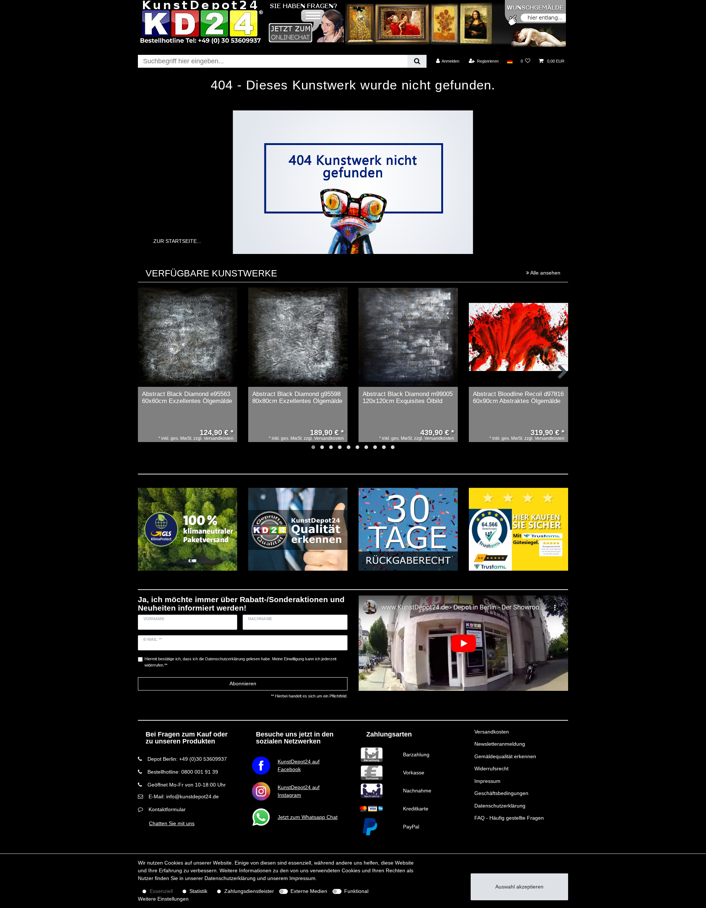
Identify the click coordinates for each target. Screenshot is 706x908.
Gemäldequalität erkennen (505, 756)
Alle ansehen (544, 273)
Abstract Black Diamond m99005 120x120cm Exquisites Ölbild (408, 397)
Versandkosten (491, 732)
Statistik (198, 891)
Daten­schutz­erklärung (230, 878)
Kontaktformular (167, 809)
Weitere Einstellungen (163, 899)
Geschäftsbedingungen (501, 793)
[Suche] (416, 61)
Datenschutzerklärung (499, 806)
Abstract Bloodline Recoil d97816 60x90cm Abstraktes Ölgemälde (518, 397)
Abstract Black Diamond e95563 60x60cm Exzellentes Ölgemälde (187, 397)
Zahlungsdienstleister (249, 891)
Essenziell (161, 891)
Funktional (356, 891)
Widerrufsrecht (491, 768)
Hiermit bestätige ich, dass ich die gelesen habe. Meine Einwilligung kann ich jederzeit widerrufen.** (240, 662)
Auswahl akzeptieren (519, 887)
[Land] (509, 61)
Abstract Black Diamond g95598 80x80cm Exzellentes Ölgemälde (297, 397)
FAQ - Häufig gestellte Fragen (509, 818)
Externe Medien (308, 891)
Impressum (487, 781)
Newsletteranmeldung (499, 744)
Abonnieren (242, 683)
